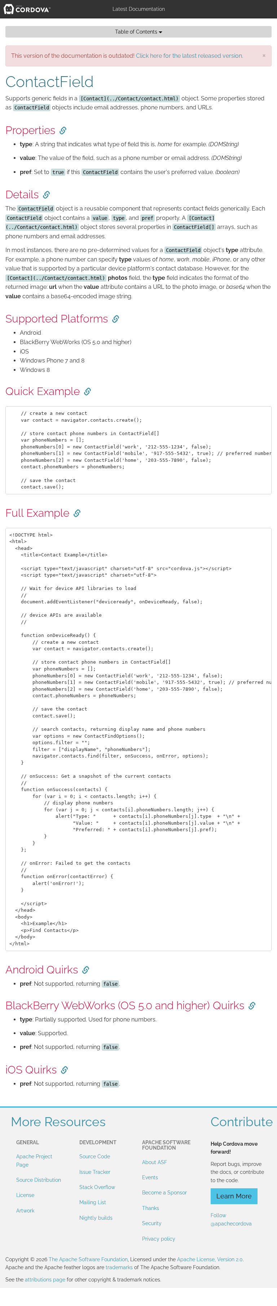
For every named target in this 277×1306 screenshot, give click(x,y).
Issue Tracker (94, 1172)
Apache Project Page (34, 1160)
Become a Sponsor (164, 1193)
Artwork (25, 1211)
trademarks (119, 1267)
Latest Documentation (139, 9)
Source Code (94, 1156)
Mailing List (92, 1202)
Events (150, 1177)
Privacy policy (158, 1239)
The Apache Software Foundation (88, 1259)
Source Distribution (38, 1180)
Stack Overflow (97, 1187)
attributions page (45, 1280)
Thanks (150, 1208)
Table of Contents (137, 32)
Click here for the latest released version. (189, 55)
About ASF (154, 1162)
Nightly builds (96, 1218)
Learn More (234, 1196)
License (25, 1195)
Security (152, 1223)
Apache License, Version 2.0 (210, 1259)
